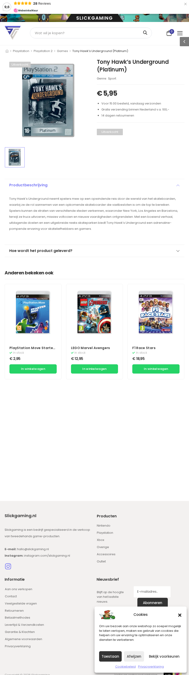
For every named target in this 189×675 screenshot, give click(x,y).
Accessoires (106, 554)
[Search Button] (146, 33)
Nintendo (103, 525)
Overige (103, 547)
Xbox (100, 540)
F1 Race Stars (144, 348)
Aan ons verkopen (18, 589)
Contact (11, 596)
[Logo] (13, 33)
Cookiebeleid (125, 666)
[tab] (94, 185)
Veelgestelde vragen (21, 603)
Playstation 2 (43, 51)
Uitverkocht (20, 64)
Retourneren (14, 610)
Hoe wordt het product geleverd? (40, 250)
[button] (179, 614)
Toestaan (110, 656)
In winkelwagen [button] (33, 369)
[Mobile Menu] (180, 33)
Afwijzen (134, 656)
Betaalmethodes (17, 617)
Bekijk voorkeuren (164, 656)
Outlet (101, 561)
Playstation (21, 51)
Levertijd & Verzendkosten (24, 625)
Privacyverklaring (151, 666)
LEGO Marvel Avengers (90, 348)
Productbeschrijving (28, 185)
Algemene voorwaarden (23, 639)
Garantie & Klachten (20, 632)
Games (62, 51)
